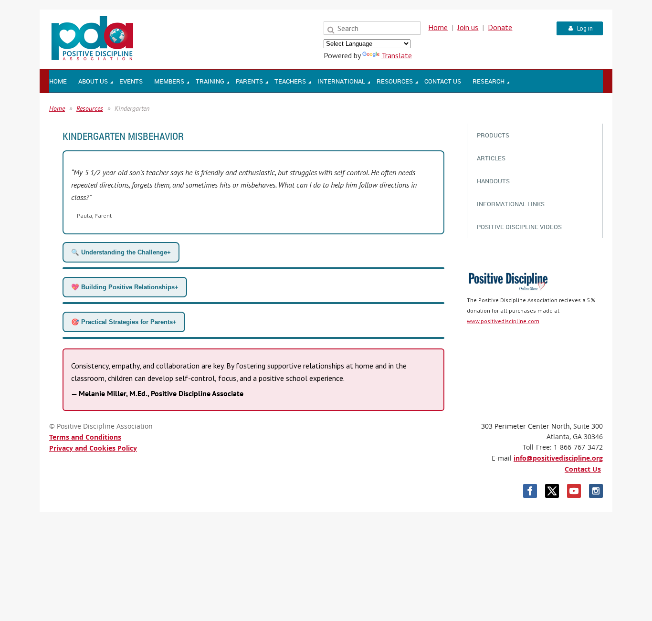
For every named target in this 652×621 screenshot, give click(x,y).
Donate (500, 27)
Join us (467, 27)
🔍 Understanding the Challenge (121, 252)
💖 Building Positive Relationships (125, 287)
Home (438, 27)
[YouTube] (574, 491)
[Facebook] (530, 491)
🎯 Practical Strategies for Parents (124, 322)
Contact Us (583, 469)
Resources (89, 108)
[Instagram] (596, 491)
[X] (552, 491)
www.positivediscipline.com (503, 321)
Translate (396, 55)
